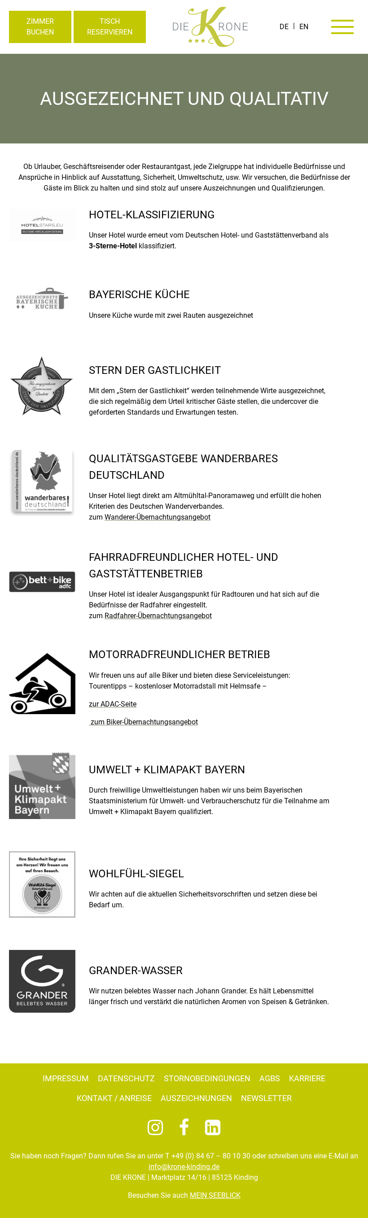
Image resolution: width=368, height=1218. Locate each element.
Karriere (307, 1078)
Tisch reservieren (109, 26)
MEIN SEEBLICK (215, 1195)
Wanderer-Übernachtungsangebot (157, 517)
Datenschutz (126, 1078)
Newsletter (266, 1098)
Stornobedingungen (207, 1078)
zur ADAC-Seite (112, 704)
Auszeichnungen (196, 1098)
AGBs (269, 1078)
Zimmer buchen (40, 26)
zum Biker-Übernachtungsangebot (143, 722)
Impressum (66, 1078)
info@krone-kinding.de (184, 1166)
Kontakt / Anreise (114, 1098)
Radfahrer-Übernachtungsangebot (158, 615)
